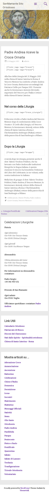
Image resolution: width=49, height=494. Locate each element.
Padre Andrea (35, 198)
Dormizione (9, 389)
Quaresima (9, 451)
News (6, 416)
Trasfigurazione (11, 466)
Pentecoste (9, 439)
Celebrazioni (12, 198)
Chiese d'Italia (23, 198)
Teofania (8, 462)
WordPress (24, 488)
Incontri (8, 397)
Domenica (9, 385)
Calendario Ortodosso (14, 326)
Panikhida (9, 432)
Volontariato (10, 474)
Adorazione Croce (12, 362)
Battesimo (9, 374)
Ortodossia (9, 424)
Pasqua (7, 436)
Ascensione (9, 370)
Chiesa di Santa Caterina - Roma (19, 341)
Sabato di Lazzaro (12, 459)
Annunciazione (11, 366)
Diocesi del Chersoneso (15, 334)
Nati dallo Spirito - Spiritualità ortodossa (23, 338)
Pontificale (9, 447)
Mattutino (9, 405)
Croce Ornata (12, 201)
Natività (8, 412)
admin (26, 61)
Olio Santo (9, 420)
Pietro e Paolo (10, 443)
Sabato (7, 455)
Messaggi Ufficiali (12, 409)
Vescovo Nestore (25, 201)
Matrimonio (10, 401)
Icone (7, 393)
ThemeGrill (24, 490)
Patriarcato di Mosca (13, 330)
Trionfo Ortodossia (13, 470)
